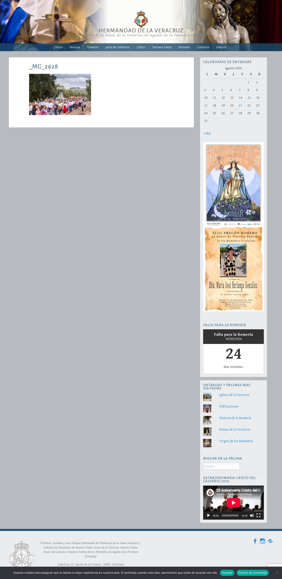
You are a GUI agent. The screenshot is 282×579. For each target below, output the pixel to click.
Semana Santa (162, 47)
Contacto (203, 47)
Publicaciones (229, 406)
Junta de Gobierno (117, 47)
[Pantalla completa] (258, 515)
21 (240, 106)
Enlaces (221, 47)
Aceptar (227, 572)
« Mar (207, 133)
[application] (233, 503)
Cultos (141, 47)
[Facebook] (255, 541)
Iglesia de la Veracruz (234, 395)
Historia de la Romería (235, 418)
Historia (75, 47)
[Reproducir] (208, 515)
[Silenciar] (252, 515)
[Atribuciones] (270, 541)
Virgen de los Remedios (236, 441)
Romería (184, 47)
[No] (277, 573)
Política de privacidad (253, 572)
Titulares (92, 47)
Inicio (59, 47)
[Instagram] (262, 541)
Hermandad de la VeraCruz (141, 30)
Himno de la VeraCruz (234, 430)
